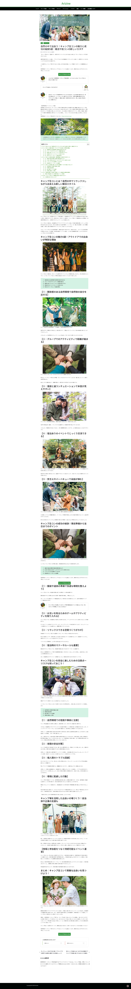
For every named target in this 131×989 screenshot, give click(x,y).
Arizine (66, 3)
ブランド (58, 8)
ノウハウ (72, 8)
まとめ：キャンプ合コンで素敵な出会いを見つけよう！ (54, 175)
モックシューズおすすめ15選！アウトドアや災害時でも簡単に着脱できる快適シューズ (52, 952)
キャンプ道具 (44, 8)
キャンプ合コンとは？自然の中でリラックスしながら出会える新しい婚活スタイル (60, 146)
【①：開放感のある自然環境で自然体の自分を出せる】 (55, 149)
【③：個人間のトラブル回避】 (50, 169)
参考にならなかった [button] (75, 943)
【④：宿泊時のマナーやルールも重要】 (52, 163)
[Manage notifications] (128, 986)
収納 (77, 8)
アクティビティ (46, 43)
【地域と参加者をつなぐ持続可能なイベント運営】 (54, 174)
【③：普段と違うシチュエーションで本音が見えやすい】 (56, 152)
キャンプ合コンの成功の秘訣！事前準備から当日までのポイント (56, 157)
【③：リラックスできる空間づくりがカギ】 (53, 161)
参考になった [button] (53, 943)
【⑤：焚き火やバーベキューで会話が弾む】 (53, 155)
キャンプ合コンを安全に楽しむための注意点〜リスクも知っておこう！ (57, 164)
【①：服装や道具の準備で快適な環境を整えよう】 (54, 158)
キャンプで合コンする (64, 74)
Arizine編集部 (51, 52)
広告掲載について (91, 8)
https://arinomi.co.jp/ (67, 116)
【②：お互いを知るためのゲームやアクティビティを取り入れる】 (57, 160)
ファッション (65, 8)
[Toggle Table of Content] (87, 144)
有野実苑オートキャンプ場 (61, 137)
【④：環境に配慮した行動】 (50, 170)
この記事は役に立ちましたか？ (50, 177)
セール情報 (83, 8)
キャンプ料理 (51, 8)
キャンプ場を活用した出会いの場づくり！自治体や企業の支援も (56, 172)
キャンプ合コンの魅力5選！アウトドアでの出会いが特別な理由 (56, 148)
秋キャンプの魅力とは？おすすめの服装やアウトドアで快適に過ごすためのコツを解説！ (77, 952)
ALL (41, 43)
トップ (37, 8)
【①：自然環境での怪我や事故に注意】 (52, 166)
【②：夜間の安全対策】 (49, 167)
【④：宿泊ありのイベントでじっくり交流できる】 (54, 154)
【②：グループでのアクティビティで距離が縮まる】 (55, 151)
